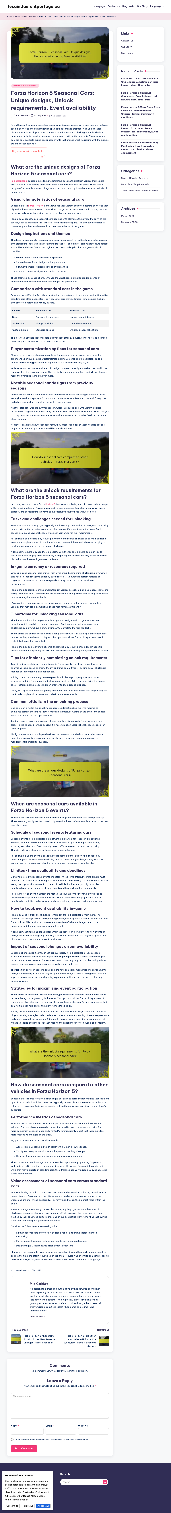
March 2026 (128, 215)
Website (83, 1425)
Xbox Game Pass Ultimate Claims (139, 190)
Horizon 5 (50, 504)
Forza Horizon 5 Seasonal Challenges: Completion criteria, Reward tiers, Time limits (140, 96)
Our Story (126, 46)
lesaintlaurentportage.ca (34, 6)
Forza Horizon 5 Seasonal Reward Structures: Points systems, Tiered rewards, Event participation (139, 129)
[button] (37, 1316)
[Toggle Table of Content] (41, 157)
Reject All (28, 1505)
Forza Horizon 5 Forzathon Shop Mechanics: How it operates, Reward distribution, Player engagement (139, 147)
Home (9, 16)
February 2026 (129, 222)
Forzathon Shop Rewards (135, 184)
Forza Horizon (35, 205)
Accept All (43, 1505)
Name (15, 1425)
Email (50, 1425)
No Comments (59, 116)
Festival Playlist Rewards (25, 16)
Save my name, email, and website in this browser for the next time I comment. (53, 1439)
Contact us (127, 40)
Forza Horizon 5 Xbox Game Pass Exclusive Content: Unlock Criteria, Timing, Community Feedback (140, 112)
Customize (12, 1505)
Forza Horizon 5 (19, 181)
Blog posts (127, 52)
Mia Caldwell (40, 1284)
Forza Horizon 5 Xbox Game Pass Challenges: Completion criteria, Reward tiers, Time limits (140, 82)
